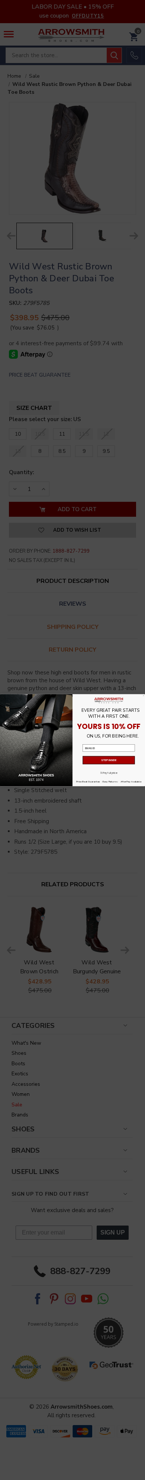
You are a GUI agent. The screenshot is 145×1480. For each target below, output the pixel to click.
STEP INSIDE (108, 760)
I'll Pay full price (108, 773)
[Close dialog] (143, 695)
